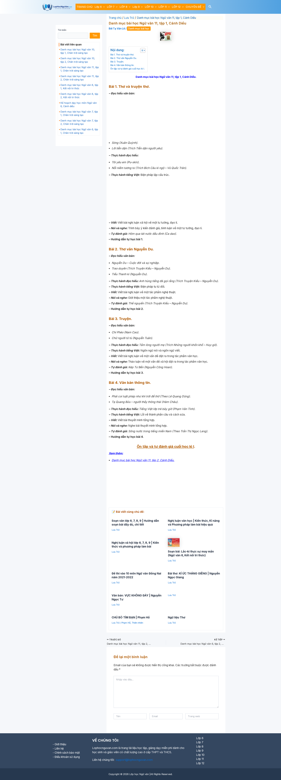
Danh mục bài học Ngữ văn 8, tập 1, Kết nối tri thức (79, 87)
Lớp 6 (98, 6)
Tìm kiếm (62, 30)
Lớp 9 (136, 6)
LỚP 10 (149, 6)
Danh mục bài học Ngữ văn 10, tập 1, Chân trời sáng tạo (77, 51)
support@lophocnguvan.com (134, 760)
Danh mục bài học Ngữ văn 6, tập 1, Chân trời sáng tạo (79, 131)
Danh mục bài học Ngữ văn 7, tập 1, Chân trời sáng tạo (79, 113)
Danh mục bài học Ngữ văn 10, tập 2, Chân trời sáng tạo (77, 60)
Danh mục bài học (138, 28)
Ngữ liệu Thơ (176, 617)
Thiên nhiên (137, 622)
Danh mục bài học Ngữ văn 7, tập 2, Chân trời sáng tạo (79, 122)
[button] (103, 7)
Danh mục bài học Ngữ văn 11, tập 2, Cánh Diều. (143, 460)
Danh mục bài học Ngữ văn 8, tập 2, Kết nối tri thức (79, 95)
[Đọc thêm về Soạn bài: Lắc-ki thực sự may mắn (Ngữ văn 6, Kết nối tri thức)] (174, 542)
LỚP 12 (176, 6)
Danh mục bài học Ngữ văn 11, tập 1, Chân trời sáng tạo (79, 69)
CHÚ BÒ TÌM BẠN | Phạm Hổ (131, 617)
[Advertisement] (166, 117)
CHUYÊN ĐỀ (193, 6)
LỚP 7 (110, 6)
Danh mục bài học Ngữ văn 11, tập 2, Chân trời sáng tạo (79, 78)
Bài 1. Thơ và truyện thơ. (122, 54)
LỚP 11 (163, 6)
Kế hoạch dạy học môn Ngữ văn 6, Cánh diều (78, 104)
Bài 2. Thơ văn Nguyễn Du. (123, 58)
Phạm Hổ (126, 622)
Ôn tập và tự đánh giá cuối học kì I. (127, 68)
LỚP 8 (123, 6)
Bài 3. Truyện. (117, 61)
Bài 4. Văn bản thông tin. (122, 65)
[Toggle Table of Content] (141, 50)
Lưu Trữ (115, 529)
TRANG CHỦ (84, 6)
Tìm (94, 35)
